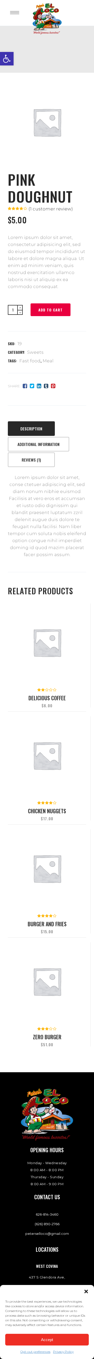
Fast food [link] (29, 360)
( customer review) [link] (50, 208)
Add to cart (50, 309)
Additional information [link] (38, 444)
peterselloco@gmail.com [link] (47, 1233)
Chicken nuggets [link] (47, 811)
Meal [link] (48, 360)
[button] (86, 1291)
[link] (7, 58)
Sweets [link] (35, 352)
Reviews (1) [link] (31, 460)
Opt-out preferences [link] (35, 1352)
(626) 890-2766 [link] (47, 1224)
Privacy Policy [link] (63, 1352)
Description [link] (31, 428)
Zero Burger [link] (47, 1037)
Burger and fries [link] (47, 924)
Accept (47, 1339)
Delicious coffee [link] (47, 698)
